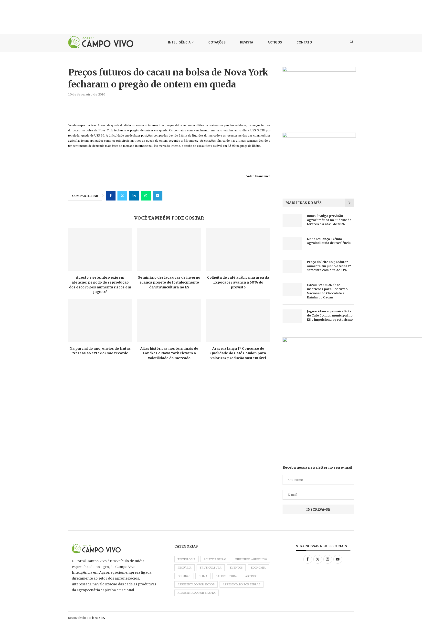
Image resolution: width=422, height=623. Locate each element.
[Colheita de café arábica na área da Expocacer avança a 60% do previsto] (238, 249)
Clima (203, 576)
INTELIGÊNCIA (179, 42)
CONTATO (304, 42)
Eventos (236, 568)
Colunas (184, 576)
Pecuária (184, 568)
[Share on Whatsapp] (146, 196)
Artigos (251, 576)
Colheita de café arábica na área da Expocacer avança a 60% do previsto (238, 282)
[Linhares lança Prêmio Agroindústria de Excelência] (292, 243)
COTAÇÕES (216, 42)
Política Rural (215, 559)
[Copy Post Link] (169, 196)
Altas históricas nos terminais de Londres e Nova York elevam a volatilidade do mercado (169, 353)
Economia (258, 568)
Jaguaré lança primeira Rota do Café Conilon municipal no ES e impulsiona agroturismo (330, 315)
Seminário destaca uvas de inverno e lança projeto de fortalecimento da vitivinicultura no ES (169, 282)
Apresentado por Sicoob (196, 584)
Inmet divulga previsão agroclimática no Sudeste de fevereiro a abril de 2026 (329, 220)
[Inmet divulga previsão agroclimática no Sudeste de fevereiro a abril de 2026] (292, 220)
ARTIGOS (275, 42)
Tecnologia (186, 559)
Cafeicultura (226, 576)
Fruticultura (211, 568)
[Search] (351, 42)
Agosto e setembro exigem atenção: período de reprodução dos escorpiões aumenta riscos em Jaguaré (100, 284)
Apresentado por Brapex (196, 593)
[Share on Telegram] (157, 196)
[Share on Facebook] (111, 196)
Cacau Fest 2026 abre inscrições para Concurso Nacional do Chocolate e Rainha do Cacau (327, 291)
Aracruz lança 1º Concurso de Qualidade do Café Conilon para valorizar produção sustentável (238, 353)
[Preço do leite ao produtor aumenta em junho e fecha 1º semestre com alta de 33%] (292, 266)
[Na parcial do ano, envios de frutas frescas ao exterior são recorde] (100, 320)
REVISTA (246, 42)
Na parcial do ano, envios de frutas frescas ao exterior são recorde (100, 351)
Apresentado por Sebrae (241, 584)
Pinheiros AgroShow (251, 559)
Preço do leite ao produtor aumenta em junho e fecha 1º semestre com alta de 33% (329, 266)
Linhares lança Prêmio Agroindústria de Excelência (329, 241)
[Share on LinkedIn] (134, 196)
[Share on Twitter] (122, 196)
